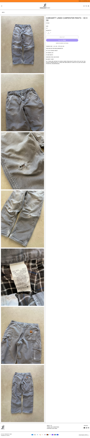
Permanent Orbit (8, 434)
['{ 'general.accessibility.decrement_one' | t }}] (46, 33)
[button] (86, 6)
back (3, 12)
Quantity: (48, 30)
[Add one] (50, 33)
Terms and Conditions (53, 427)
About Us (49, 425)
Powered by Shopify (5, 435)
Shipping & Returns (52, 428)
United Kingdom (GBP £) (83, 434)
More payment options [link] (62, 43)
